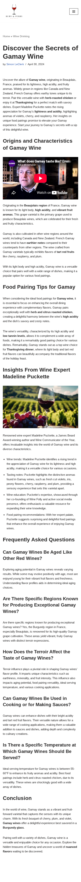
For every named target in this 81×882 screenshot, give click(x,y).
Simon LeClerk (15, 64)
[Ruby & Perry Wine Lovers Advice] (14, 11)
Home (6, 36)
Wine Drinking (21, 36)
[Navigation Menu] (73, 11)
